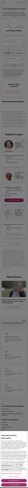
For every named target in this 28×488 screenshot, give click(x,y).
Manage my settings (14, 476)
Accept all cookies (14, 484)
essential (24, 443)
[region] (14, 459)
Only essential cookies (14, 480)
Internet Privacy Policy (6, 473)
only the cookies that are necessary (18, 455)
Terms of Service (17, 473)
